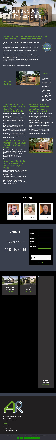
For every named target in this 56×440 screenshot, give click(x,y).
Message (32, 249)
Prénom (32, 233)
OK (18, 438)
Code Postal (33, 246)
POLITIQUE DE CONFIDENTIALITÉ (10, 420)
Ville (31, 243)
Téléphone (32, 238)
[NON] (54, 437)
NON (22, 438)
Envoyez (40, 262)
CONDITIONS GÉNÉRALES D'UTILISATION (12, 416)
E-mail (31, 236)
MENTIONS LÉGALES (7, 418)
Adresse (32, 241)
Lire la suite (10, 291)
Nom (31, 231)
